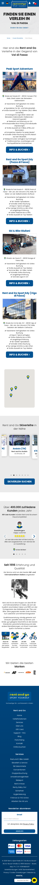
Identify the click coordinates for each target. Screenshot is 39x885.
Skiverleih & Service (19, 762)
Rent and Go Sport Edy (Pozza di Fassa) (19, 161)
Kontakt (19, 743)
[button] (8, 2)
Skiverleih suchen (19, 481)
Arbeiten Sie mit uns (19, 801)
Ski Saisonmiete (19, 766)
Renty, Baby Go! (19, 787)
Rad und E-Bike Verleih (19, 759)
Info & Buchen (19, 149)
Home (8, 38)
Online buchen (19, 747)
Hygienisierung (19, 794)
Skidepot (19, 780)
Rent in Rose (19, 783)
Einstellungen (21, 873)
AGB (20, 870)
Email (19, 814)
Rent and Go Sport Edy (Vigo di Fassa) (19, 294)
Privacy (6, 873)
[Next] (34, 536)
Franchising (19, 740)
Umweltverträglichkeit (19, 776)
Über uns (19, 726)
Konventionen (19, 769)
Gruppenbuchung (19, 773)
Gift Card (19, 729)
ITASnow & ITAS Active (19, 797)
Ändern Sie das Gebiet (19, 28)
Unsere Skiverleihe (18, 38)
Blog (19, 736)
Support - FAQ (19, 733)
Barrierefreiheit (28, 870)
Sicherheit (19, 790)
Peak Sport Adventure (19, 69)
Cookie (12, 873)
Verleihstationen (19, 719)
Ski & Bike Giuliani (19, 231)
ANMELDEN (19, 831)
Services (19, 722)
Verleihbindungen (11, 870)
